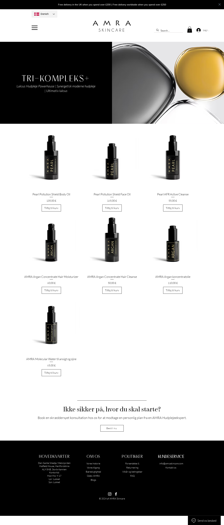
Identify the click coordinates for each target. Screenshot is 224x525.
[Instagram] (109, 494)
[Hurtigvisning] (51, 161)
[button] (189, 30)
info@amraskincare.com (171, 463)
